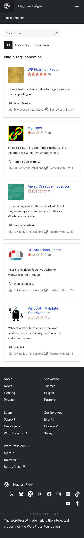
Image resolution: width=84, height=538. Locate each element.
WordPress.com (17, 446)
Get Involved (53, 412)
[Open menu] (77, 6)
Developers (12, 426)
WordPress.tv (15, 433)
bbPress (12, 460)
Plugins (49, 393)
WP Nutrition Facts (43, 69)
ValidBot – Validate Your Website (43, 310)
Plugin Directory (14, 17)
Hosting (9, 393)
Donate (51, 426)
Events (49, 419)
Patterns (50, 400)
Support (9, 419)
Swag (50, 433)
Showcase (51, 379)
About (8, 379)
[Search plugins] (57, 33)
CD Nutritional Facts (44, 250)
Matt (9, 453)
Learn (8, 412)
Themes (49, 386)
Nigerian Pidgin (23, 484)
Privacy (9, 400)
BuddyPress (14, 467)
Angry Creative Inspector (49, 186)
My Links (35, 128)
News (8, 386)
